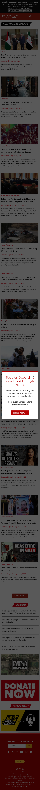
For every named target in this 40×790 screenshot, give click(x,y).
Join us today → (20, 413)
